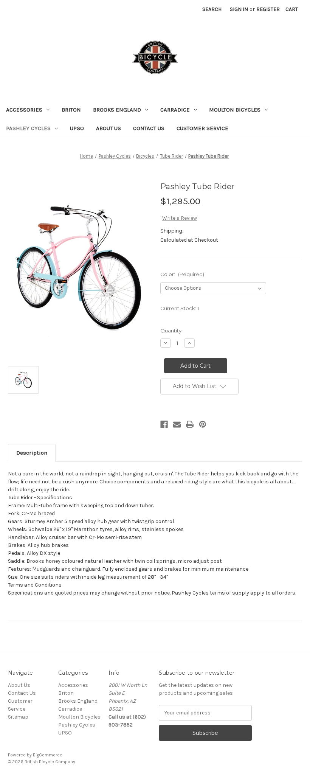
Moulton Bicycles (234, 109)
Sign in (239, 9)
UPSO (77, 128)
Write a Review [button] (179, 218)
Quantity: (171, 331)
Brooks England (117, 109)
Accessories (24, 109)
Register (268, 9)
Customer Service (202, 128)
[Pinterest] (202, 424)
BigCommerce (47, 755)
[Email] (177, 424)
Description (31, 452)
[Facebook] (164, 424)
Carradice (175, 109)
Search (212, 9)
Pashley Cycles (28, 128)
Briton (71, 109)
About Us (108, 128)
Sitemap (18, 717)
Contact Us (148, 128)
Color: (182, 274)
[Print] (190, 424)
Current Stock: (179, 308)
